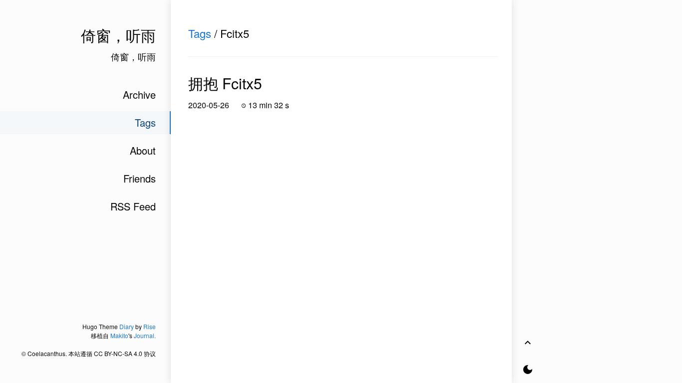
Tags (199, 33)
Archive (139, 94)
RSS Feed (133, 206)
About (143, 150)
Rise (149, 326)
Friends (139, 178)
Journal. (145, 335)
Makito (119, 335)
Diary (126, 326)
